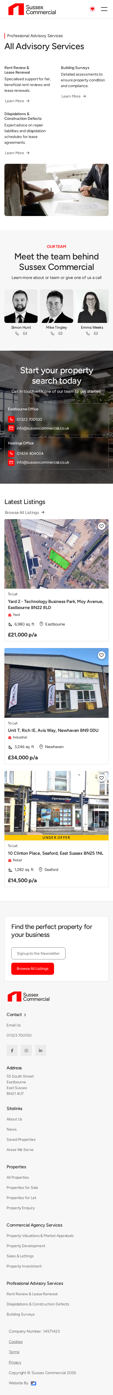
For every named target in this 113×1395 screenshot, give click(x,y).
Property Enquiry (21, 1208)
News (12, 1129)
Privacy (15, 1362)
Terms (14, 1351)
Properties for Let (21, 1197)
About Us (14, 1119)
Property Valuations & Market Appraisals (40, 1235)
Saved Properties (21, 1139)
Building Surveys (21, 1314)
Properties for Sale (22, 1187)
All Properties (18, 1177)
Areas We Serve (20, 1149)
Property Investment (24, 1266)
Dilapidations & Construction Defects (38, 1304)
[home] (30, 9)
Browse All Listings (33, 968)
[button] (104, 9)
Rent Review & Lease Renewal (32, 1294)
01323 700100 (19, 1035)
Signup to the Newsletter (38, 953)
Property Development (26, 1246)
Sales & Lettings (20, 1256)
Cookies (15, 1341)
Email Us (14, 1025)
